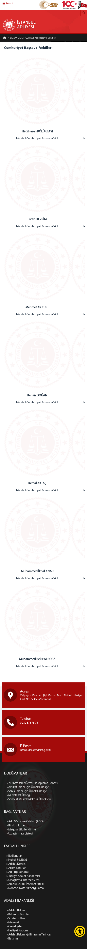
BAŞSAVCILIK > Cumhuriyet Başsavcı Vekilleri (33, 38)
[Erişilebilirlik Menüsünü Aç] (79, 931)
